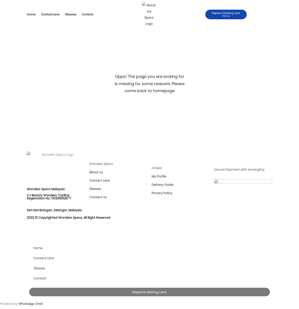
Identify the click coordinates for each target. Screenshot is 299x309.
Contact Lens (50, 14)
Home (31, 14)
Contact (87, 14)
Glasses (70, 14)
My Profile (159, 176)
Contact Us (98, 197)
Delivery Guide (163, 184)
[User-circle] (261, 14)
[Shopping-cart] (268, 14)
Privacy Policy (162, 193)
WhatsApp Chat (31, 304)
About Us (96, 172)
